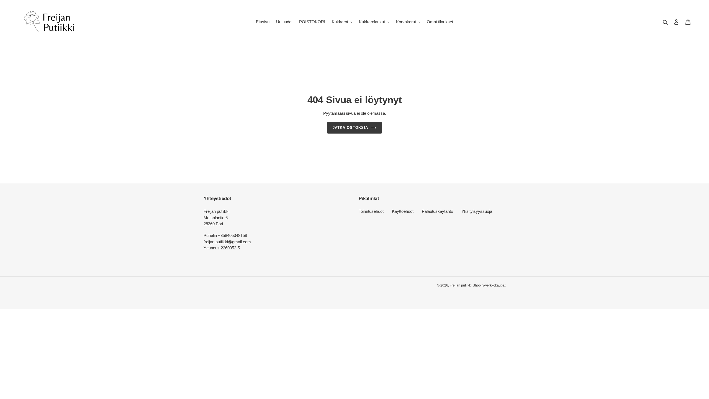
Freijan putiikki (461, 285)
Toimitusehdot (371, 211)
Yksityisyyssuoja (476, 211)
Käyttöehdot (402, 211)
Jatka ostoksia (350, 128)
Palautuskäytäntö (437, 211)
